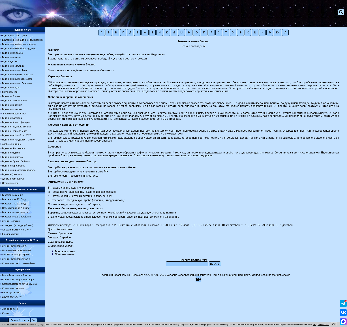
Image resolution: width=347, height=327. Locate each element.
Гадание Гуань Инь (12, 174)
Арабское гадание (11, 144)
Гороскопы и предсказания (22, 189)
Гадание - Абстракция (13, 148)
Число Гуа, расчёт (11, 292)
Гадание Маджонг (11, 152)
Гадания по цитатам (12, 157)
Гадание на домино (12, 105)
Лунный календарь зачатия (16, 259)
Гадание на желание (12, 53)
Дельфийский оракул (13, 179)
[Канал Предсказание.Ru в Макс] (343, 324)
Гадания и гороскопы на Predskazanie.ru (125, 274)
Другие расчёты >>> (12, 297)
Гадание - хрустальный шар (16, 126)
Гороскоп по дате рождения (16, 216)
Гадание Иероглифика (13, 165)
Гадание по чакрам (12, 109)
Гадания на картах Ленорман (17, 83)
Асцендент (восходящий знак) (17, 225)
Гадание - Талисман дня (14, 100)
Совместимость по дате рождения (20, 284)
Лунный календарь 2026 (14, 246)
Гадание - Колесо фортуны (16, 122)
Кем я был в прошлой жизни (16, 275)
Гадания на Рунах (11, 87)
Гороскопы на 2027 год (14, 199)
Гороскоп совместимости (15, 212)
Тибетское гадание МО (13, 113)
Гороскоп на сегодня (12, 195)
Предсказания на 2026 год (15, 208)
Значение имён (10, 309)
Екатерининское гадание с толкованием (22, 40)
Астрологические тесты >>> (16, 229)
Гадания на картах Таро (14, 70)
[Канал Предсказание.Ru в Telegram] (343, 306)
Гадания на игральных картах (17, 74)
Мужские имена (65, 251)
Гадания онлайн (22, 30)
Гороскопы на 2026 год (14, 203)
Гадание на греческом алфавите (19, 170)
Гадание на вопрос (12, 57)
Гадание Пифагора (12, 118)
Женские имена (64, 254)
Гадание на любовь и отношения (19, 44)
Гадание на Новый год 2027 (16, 135)
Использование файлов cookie (271, 274)
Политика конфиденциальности (231, 274)
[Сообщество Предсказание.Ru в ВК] (343, 315)
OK (334, 324)
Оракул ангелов (10, 183)
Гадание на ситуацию (13, 66)
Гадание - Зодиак (11, 96)
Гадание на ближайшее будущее (19, 48)
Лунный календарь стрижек (16, 254)
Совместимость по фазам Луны (18, 263)
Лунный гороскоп (11, 221)
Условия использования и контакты (189, 274)
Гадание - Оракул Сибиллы (16, 161)
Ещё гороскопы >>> (12, 234)
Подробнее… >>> (321, 324)
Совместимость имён (13, 288)
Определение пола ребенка (16, 250)
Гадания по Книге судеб (14, 35)
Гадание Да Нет (10, 61)
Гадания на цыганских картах (17, 79)
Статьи (6, 313)
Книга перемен (10, 92)
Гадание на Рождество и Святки (18, 139)
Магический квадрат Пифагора (18, 279)
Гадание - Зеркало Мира (14, 131)
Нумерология (22, 269)
